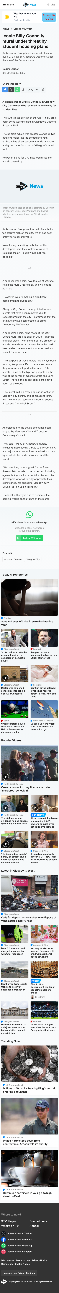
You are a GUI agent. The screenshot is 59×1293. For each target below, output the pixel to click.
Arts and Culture (12, 559)
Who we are (7, 1260)
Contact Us (7, 1264)
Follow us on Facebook (20, 1239)
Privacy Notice (39, 1260)
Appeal (34, 1225)
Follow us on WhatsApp (20, 1245)
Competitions (38, 1221)
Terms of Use (23, 1260)
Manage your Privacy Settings (19, 1273)
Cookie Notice (22, 1264)
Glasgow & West (22, 28)
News (6, 28)
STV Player (8, 1221)
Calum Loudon (10, 68)
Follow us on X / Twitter (20, 1233)
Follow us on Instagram (20, 1251)
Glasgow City (33, 559)
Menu (10, 4)
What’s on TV (10, 1225)
